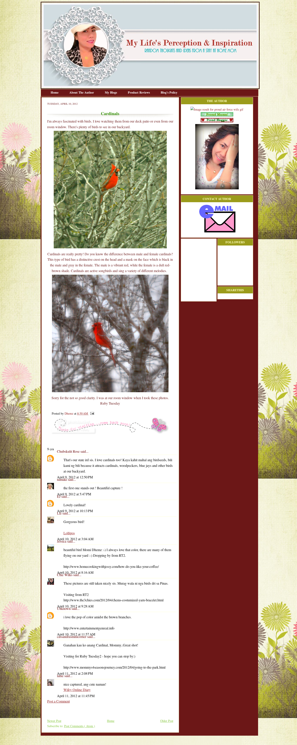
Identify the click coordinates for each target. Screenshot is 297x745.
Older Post (166, 721)
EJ (59, 496)
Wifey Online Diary (77, 689)
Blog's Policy (169, 92)
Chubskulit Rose (68, 451)
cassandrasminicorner (72, 636)
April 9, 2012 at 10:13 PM (75, 510)
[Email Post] (91, 413)
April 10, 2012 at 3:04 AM (75, 538)
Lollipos (69, 533)
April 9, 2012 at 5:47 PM (74, 494)
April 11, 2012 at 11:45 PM (76, 695)
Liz (59, 513)
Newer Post (54, 721)
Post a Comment (58, 701)
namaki (62, 479)
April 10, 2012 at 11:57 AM (76, 634)
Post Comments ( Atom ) (79, 726)
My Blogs (111, 92)
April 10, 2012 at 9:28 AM (75, 606)
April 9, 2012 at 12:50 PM (75, 477)
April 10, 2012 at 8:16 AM (75, 572)
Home (55, 92)
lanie (60, 675)
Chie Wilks (65, 574)
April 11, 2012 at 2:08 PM (75, 673)
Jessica (62, 541)
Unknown (64, 608)
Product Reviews (139, 92)
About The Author (82, 92)
